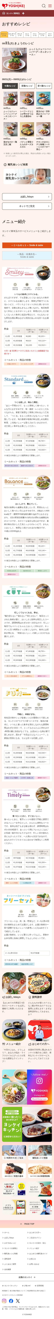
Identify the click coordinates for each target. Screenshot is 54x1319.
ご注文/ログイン (35, 1238)
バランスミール (19, 34)
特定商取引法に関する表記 (35, 1291)
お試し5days (27, 196)
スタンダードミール (12, 34)
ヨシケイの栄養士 (11, 1248)
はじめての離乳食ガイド (38, 1254)
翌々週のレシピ (44, 86)
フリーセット (50, 34)
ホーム (6, 1232)
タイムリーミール (42, 34)
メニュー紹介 (34, 1248)
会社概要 (7, 1269)
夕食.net (27, 1286)
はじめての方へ (35, 1232)
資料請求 (7, 1259)
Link (14, 994)
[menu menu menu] (50, 6)
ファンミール (35, 34)
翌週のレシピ (26, 86)
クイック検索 (47, 1310)
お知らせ (32, 1259)
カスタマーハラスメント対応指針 (12, 1295)
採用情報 (40, 1286)
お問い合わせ (34, 1264)
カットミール (27, 34)
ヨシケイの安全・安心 (37, 1243)
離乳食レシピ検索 (11, 1254)
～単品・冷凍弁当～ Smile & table (27, 255)
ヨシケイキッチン (11, 1286)
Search (44, 6)
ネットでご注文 (27, 206)
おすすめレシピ (10, 1243)
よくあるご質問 (10, 1264)
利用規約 (5, 1291)
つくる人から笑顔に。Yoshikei (13, 5)
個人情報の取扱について (17, 1291)
